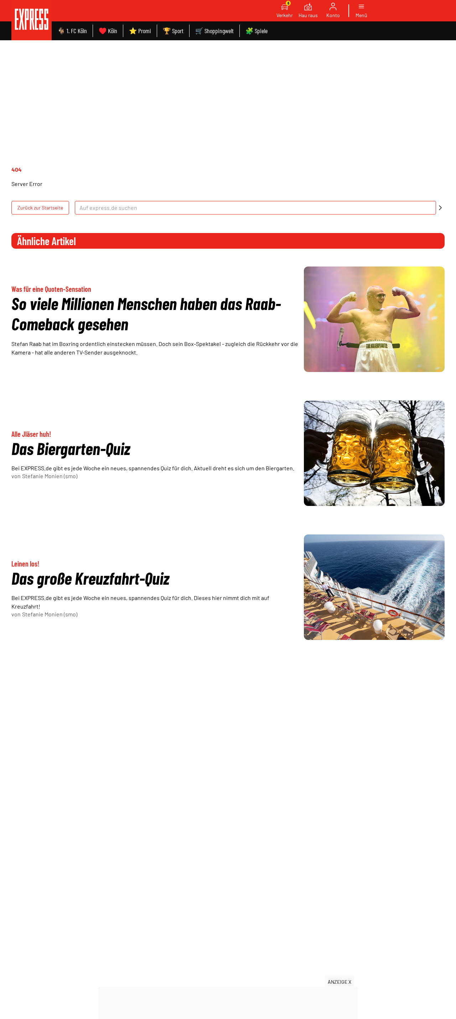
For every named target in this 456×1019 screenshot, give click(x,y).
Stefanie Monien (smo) (49, 475)
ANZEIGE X (339, 982)
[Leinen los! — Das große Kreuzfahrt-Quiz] (374, 587)
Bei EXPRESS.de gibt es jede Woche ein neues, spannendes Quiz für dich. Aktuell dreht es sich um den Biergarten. (152, 468)
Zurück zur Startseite (40, 208)
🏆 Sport (173, 31)
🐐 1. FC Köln (72, 31)
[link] (31, 20)
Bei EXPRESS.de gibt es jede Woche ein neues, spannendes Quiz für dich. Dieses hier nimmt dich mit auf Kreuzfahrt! (140, 602)
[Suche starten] (440, 207)
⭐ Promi (140, 31)
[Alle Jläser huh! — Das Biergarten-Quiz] (374, 453)
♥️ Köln (108, 31)
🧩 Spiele (256, 31)
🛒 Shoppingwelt (214, 31)
